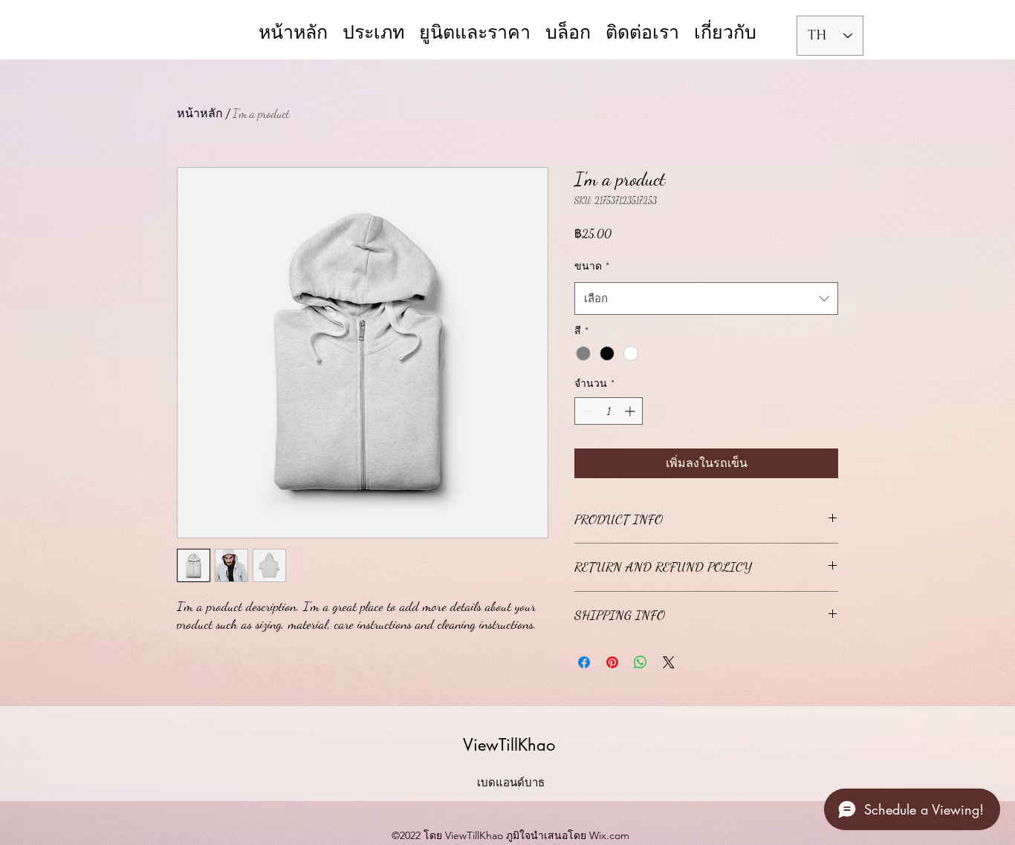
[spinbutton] (608, 411)
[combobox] (706, 298)
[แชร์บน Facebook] (584, 662)
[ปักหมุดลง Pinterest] (612, 662)
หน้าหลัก (200, 113)
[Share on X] (669, 662)
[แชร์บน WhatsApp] (640, 662)
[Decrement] (586, 411)
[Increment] (631, 411)
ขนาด (591, 266)
